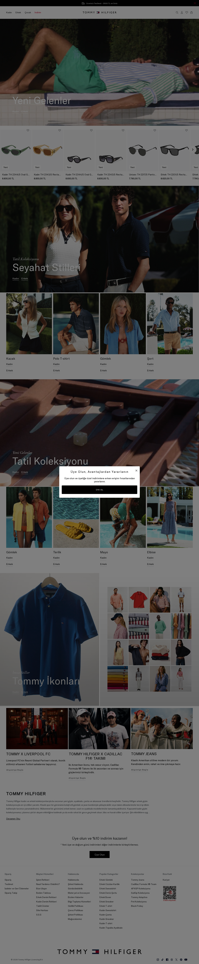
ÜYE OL (99, 490)
